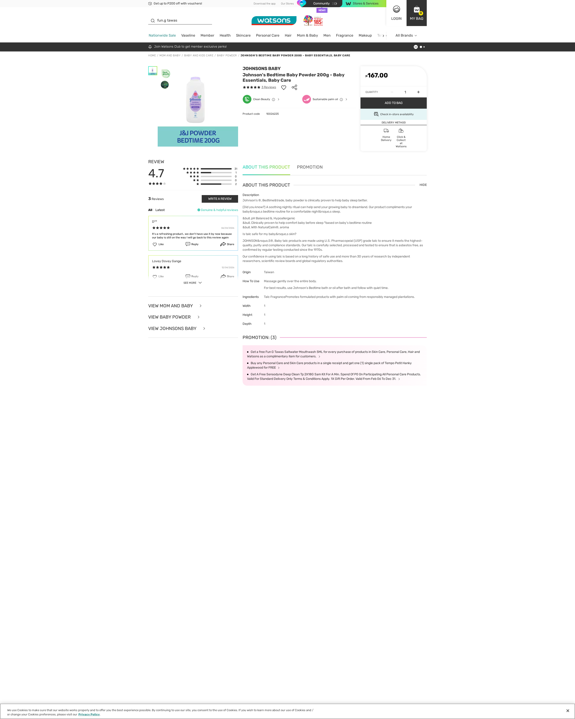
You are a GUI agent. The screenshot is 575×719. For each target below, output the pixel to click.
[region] (287, 711)
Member (207, 35)
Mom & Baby (307, 35)
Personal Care (267, 35)
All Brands (404, 35)
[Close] (568, 711)
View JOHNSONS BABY (172, 328)
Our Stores (287, 3)
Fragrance (344, 35)
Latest (160, 210)
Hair (288, 35)
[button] (417, 13)
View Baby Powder (170, 317)
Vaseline (188, 35)
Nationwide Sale (162, 35)
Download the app (265, 3)
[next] (383, 35)
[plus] (418, 92)
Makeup (365, 35)
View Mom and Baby (171, 305)
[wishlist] (283, 87)
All (150, 210)
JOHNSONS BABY (262, 68)
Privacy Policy (89, 714)
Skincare (243, 35)
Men (327, 35)
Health (225, 35)
